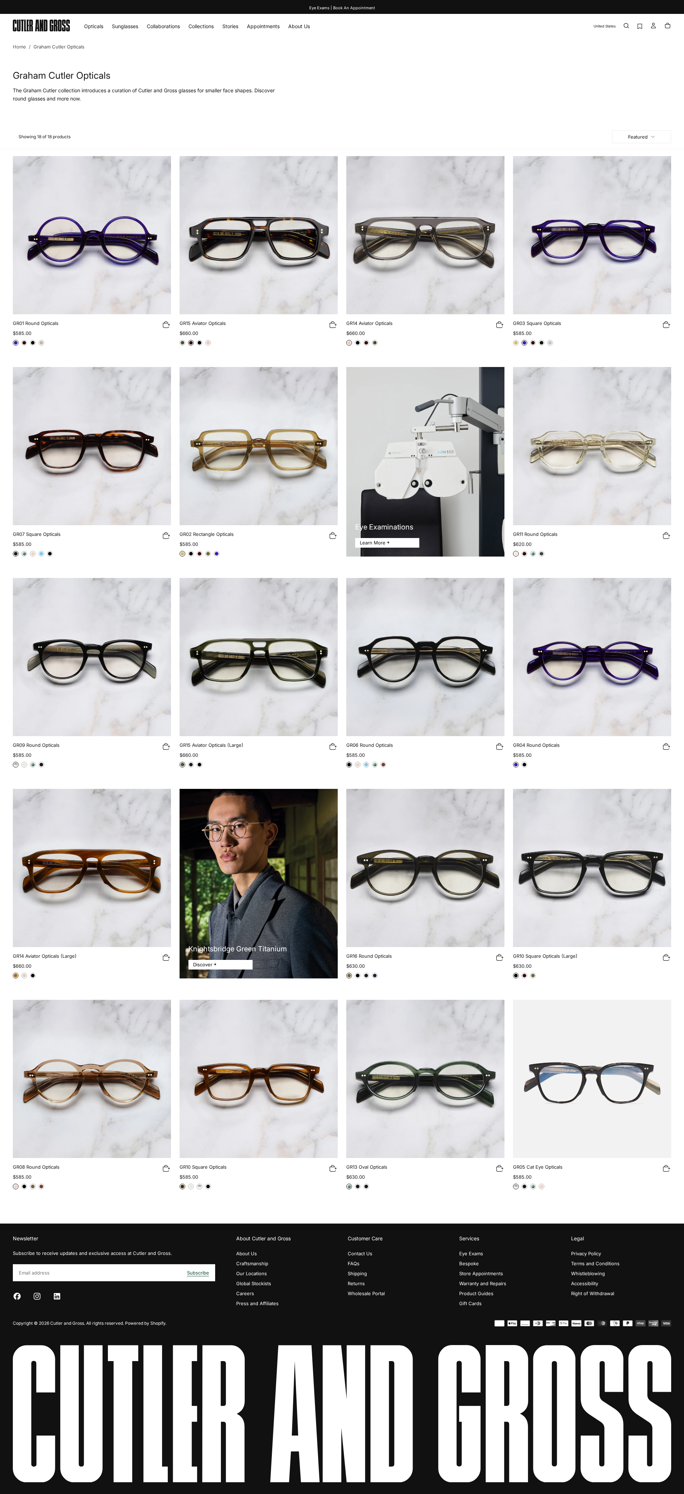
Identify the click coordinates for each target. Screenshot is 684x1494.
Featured (638, 137)
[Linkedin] (57, 1296)
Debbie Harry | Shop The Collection (342, 7)
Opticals (93, 26)
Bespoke (469, 1263)
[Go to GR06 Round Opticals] (425, 657)
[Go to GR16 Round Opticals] (425, 868)
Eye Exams (471, 1253)
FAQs (353, 1263)
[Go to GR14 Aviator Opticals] (425, 235)
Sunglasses (125, 26)
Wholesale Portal (366, 1293)
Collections (201, 26)
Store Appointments (481, 1273)
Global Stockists (253, 1283)
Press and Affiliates (257, 1303)
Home (19, 47)
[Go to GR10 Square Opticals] (259, 1079)
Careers (245, 1293)
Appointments (263, 26)
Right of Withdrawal (592, 1293)
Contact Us (360, 1253)
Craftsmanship (252, 1263)
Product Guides (476, 1293)
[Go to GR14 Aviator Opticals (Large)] (92, 868)
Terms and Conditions (595, 1263)
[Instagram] (37, 1296)
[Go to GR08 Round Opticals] (92, 1079)
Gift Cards (470, 1303)
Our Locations (251, 1273)
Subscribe (198, 1273)
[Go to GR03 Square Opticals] (592, 235)
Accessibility (584, 1283)
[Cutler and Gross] (342, 1414)
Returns (356, 1283)
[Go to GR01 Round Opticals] (92, 235)
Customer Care (365, 1238)
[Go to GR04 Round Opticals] (592, 657)
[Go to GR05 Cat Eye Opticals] (592, 1079)
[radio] (16, 343)
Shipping (357, 1273)
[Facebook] (17, 1296)
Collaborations (163, 26)
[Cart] (667, 26)
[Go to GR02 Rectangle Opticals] (259, 446)
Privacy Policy (586, 1253)
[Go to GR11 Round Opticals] (592, 446)
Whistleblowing (588, 1273)
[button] (605, 26)
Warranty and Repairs (482, 1283)
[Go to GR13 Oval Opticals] (425, 1079)
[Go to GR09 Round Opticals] (92, 657)
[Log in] (653, 26)
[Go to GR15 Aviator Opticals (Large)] (259, 657)
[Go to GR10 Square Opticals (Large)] (592, 868)
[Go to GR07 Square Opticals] (92, 446)
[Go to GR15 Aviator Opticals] (259, 235)
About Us (299, 26)
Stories (230, 26)
